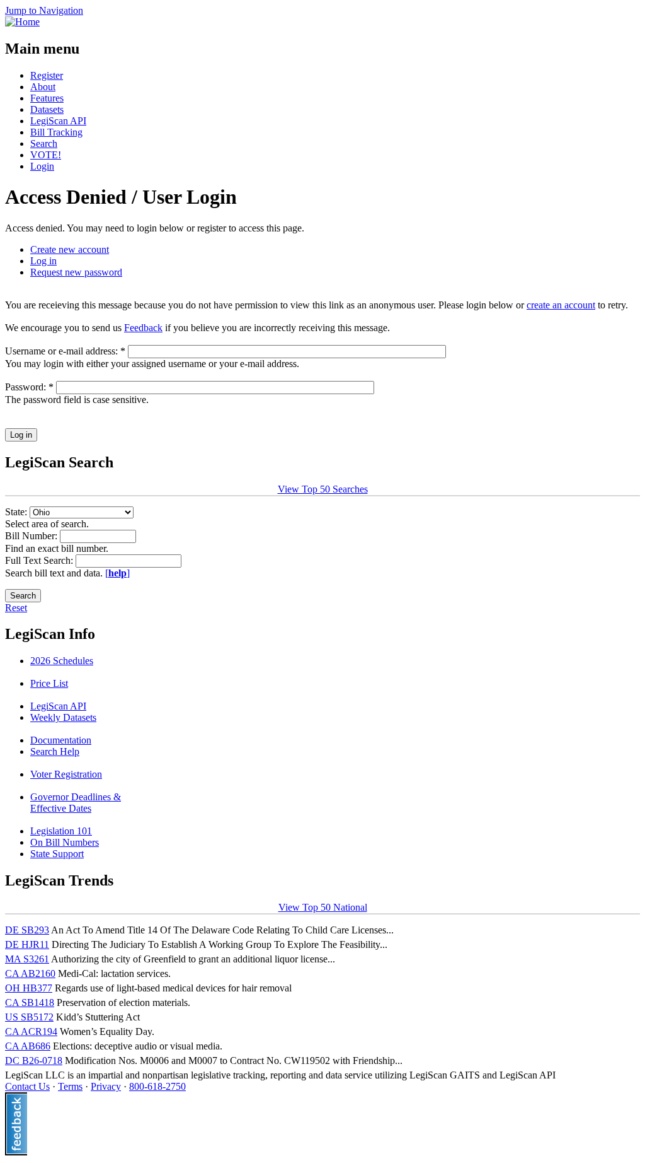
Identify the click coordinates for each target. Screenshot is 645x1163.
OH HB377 (28, 988)
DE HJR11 (27, 944)
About (42, 86)
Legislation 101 (61, 831)
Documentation (60, 740)
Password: (29, 387)
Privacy (106, 1086)
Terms (70, 1086)
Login (42, 166)
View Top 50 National (322, 907)
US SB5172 (29, 1017)
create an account (561, 305)
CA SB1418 (29, 1002)
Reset (16, 607)
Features (47, 98)
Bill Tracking (56, 132)
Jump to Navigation (44, 10)
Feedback (143, 327)
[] (117, 573)
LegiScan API (58, 120)
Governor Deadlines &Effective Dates (75, 803)
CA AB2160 (30, 973)
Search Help (54, 751)
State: (17, 511)
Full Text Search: (40, 560)
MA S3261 (27, 959)
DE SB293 (27, 930)
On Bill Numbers (64, 842)
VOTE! (45, 154)
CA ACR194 (31, 1031)
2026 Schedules (61, 660)
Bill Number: (32, 535)
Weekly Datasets (63, 717)
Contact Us (27, 1086)
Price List (49, 683)
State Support (57, 853)
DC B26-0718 (33, 1060)
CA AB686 (27, 1046)
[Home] (22, 21)
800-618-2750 (157, 1086)
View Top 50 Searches (323, 489)
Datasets (47, 109)
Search (43, 143)
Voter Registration (66, 774)
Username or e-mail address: (65, 351)
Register (46, 75)
